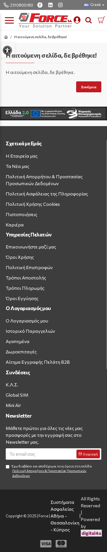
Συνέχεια (88, 87)
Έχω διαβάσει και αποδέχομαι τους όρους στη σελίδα (51, 470)
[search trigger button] (88, 20)
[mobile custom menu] (77, 20)
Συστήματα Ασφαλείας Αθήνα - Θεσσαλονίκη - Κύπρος (65, 515)
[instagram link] (61, 5)
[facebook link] (40, 5)
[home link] (6, 37)
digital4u (91, 533)
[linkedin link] (51, 5)
